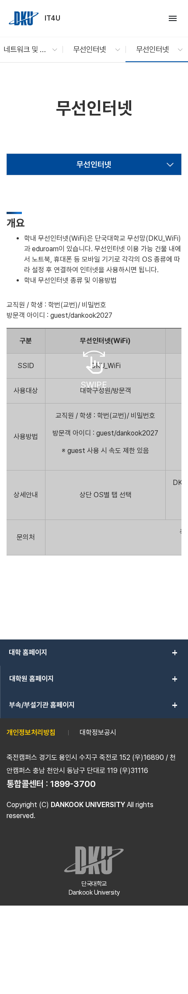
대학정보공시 (98, 732)
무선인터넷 (94, 164)
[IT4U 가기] (24, 18)
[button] (26, 49)
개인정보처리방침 (31, 732)
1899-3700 (73, 784)
